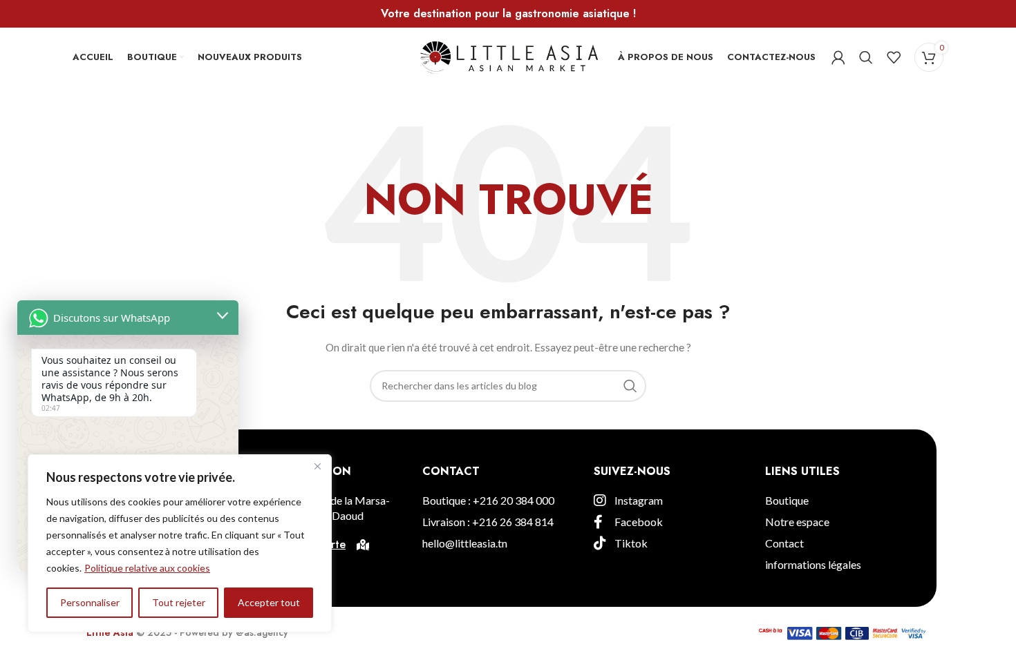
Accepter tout (269, 602)
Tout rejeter (178, 602)
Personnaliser (90, 602)
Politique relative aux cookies (147, 568)
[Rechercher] (866, 57)
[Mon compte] (838, 57)
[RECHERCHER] (630, 386)
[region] (180, 543)
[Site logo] (508, 55)
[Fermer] (317, 466)
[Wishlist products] (893, 57)
